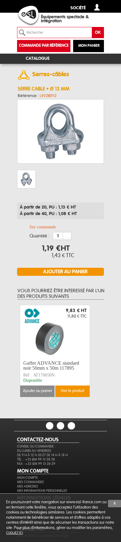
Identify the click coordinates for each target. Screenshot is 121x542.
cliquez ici (14, 533)
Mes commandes (30, 482)
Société (78, 8)
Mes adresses (27, 486)
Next (93, 351)
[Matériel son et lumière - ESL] (34, 15)
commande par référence (44, 46)
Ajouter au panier (37, 391)
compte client (97, 7)
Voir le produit (72, 391)
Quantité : (39, 236)
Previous (25, 351)
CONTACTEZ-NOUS (38, 439)
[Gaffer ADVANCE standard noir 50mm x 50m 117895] (55, 332)
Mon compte (27, 477)
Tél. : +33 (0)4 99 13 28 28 (36, 459)
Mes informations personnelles (42, 490)
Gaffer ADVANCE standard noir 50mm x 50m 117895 (51, 365)
